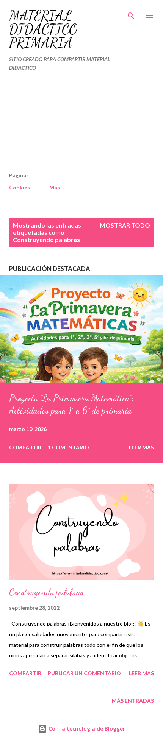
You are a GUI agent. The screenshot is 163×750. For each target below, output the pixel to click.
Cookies (19, 187)
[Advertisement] (65, 124)
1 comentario (68, 447)
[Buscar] (131, 13)
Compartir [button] (25, 447)
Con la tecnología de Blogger (86, 728)
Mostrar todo (125, 225)
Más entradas (133, 700)
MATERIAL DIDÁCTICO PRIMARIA (43, 29)
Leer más (141, 447)
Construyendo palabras (46, 592)
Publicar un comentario (84, 673)
